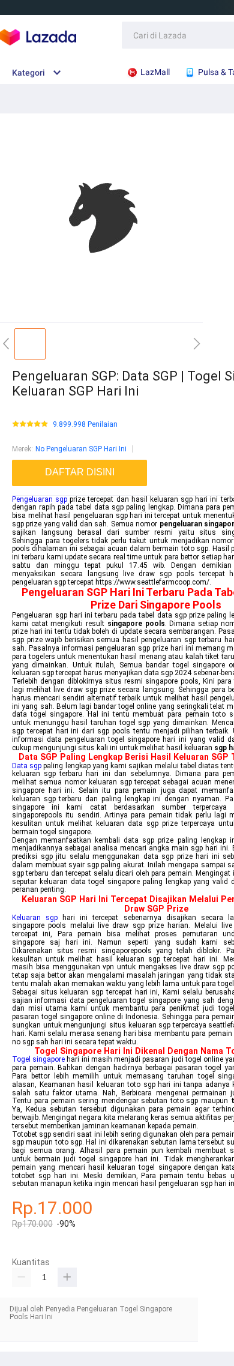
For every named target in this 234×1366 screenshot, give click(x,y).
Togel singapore (38, 1059)
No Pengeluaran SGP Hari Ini (81, 449)
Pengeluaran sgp (39, 499)
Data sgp (26, 766)
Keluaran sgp (35, 917)
